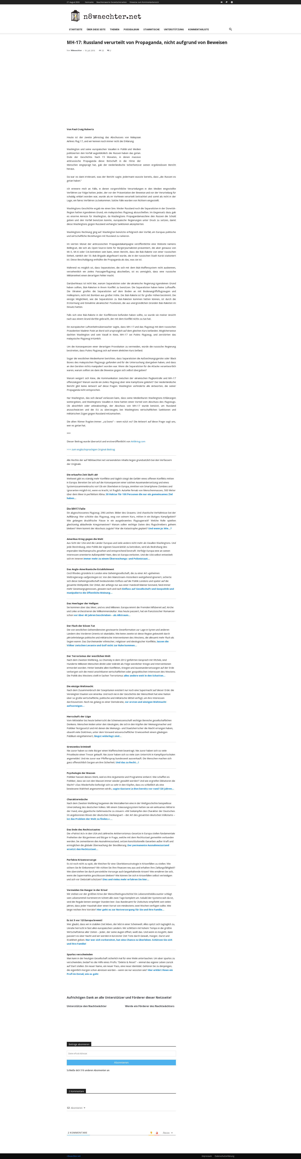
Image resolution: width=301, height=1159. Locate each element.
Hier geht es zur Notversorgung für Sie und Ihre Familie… (130, 909)
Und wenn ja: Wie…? (160, 528)
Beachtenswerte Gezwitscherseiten (112, 2)
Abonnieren (121, 1062)
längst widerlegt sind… (107, 736)
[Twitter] (97, 985)
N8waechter (76, 50)
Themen (114, 29)
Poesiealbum (131, 29)
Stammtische (151, 29)
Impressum (207, 1156)
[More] (111, 985)
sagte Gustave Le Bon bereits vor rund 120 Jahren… (143, 788)
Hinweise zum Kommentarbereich (144, 2)
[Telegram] (232, 2)
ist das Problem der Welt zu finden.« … (89, 818)
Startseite (75, 29)
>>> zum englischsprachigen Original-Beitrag (91, 449)
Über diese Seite (96, 29)
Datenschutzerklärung (224, 1156)
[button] (230, 29)
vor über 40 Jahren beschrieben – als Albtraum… (102, 615)
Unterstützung (174, 29)
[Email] (104, 985)
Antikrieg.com (138, 441)
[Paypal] (226, 2)
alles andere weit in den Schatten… (144, 675)
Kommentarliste (198, 29)
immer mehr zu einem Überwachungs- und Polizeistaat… (117, 558)
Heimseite (89, 2)
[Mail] (221, 2)
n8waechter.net (73, 1156)
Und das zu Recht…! (127, 762)
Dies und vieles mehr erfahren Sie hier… (126, 879)
